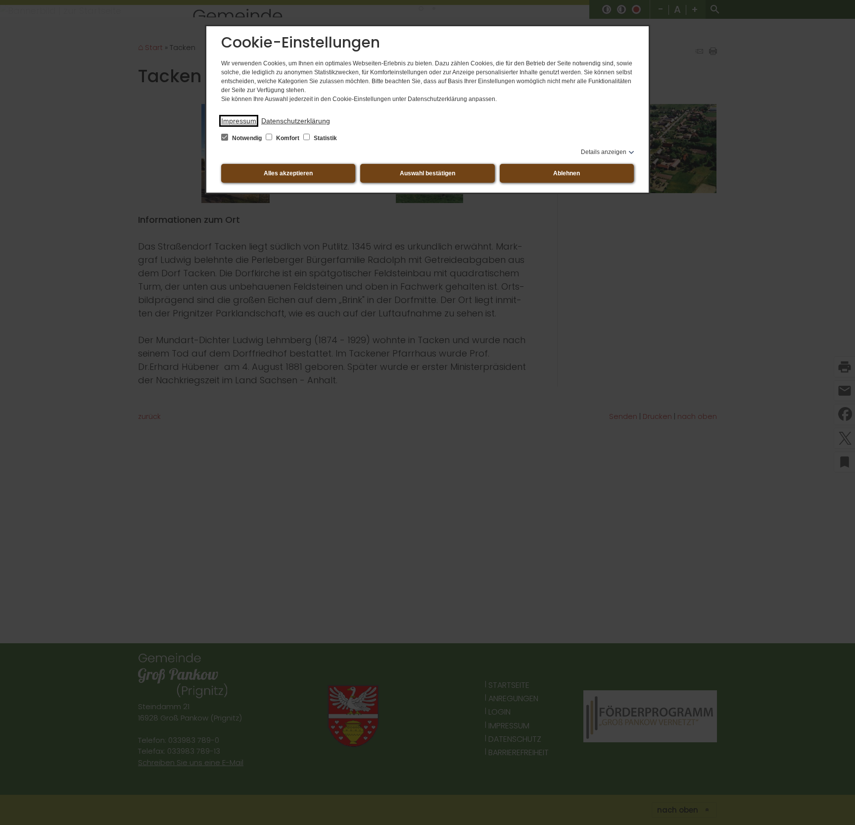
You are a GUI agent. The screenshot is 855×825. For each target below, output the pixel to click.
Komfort (288, 138)
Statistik (324, 138)
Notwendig (247, 138)
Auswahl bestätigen (427, 173)
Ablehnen (566, 173)
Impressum (238, 121)
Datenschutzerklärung (295, 121)
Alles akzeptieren (288, 173)
